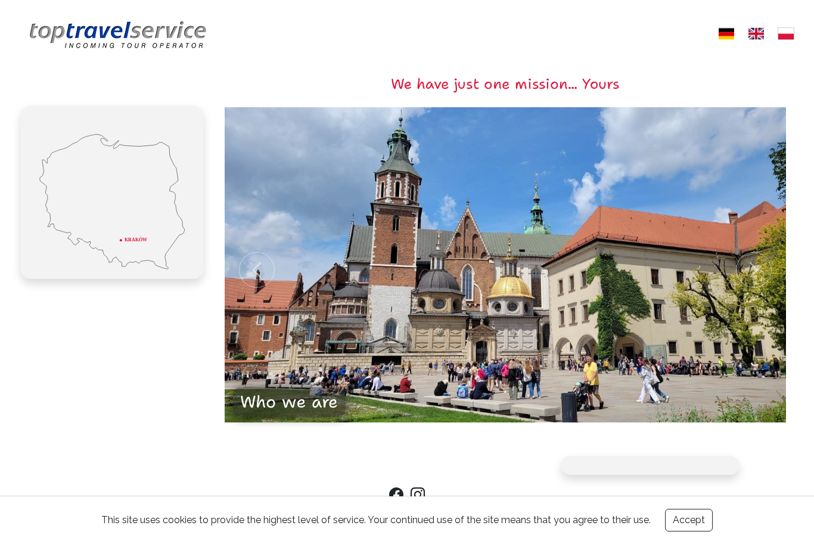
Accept (689, 520)
